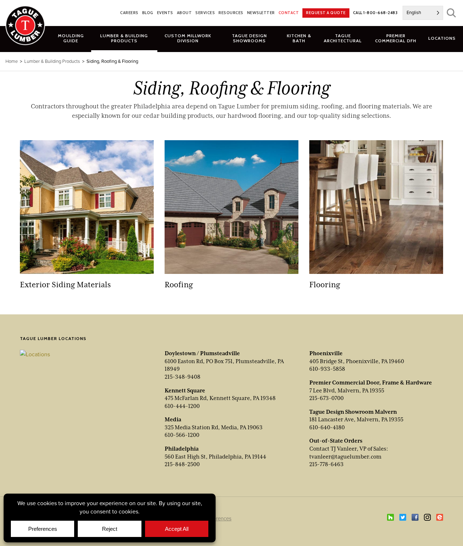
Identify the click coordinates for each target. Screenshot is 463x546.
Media (173, 419)
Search (451, 13)
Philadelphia (182, 449)
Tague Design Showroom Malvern (353, 412)
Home (11, 61)
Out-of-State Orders (335, 441)
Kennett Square (185, 390)
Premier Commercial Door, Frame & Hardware (370, 382)
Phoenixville (326, 353)
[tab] (124, 38)
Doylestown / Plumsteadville (202, 353)
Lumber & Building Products (52, 61)
